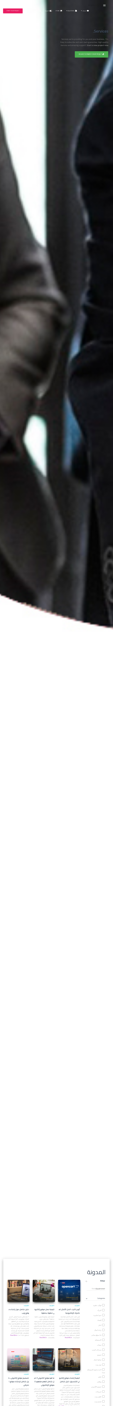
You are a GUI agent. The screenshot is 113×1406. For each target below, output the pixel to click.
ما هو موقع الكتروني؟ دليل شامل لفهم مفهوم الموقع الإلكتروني (44, 1381)
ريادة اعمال (98, 1330)
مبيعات (99, 1345)
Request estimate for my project (90, 54)
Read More (68, 1338)
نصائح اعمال (98, 1360)
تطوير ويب (98, 1397)
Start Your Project (12, 11)
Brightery (92, 5)
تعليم (100, 1377)
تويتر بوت (98, 1365)
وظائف (99, 1382)
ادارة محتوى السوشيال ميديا (96, 1371)
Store (59, 11)
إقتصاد (99, 1320)
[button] (95, 1298)
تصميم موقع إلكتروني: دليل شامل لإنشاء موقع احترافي (18, 1381)
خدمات (85, 11)
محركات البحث (97, 1350)
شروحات (99, 1392)
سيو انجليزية (97, 1315)
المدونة (48, 11)
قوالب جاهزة (97, 1305)
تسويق (99, 1355)
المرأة (100, 1310)
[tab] (94, 1297)
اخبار (100, 1325)
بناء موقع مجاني (96, 1335)
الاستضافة (98, 1340)
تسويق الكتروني (96, 1387)
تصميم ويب (98, 1402)
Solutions (72, 11)
